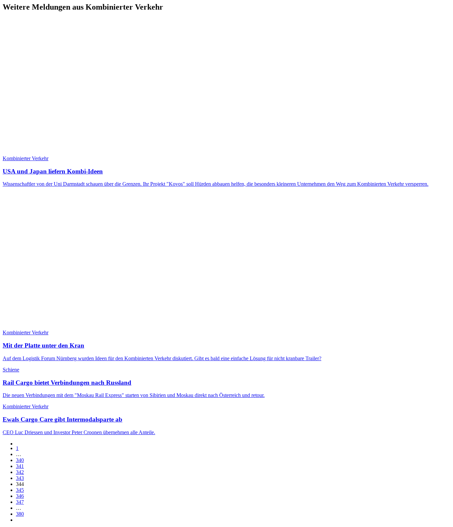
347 (20, 502)
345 (20, 490)
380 (20, 514)
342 (20, 472)
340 (20, 460)
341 (20, 466)
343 (20, 478)
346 (20, 496)
